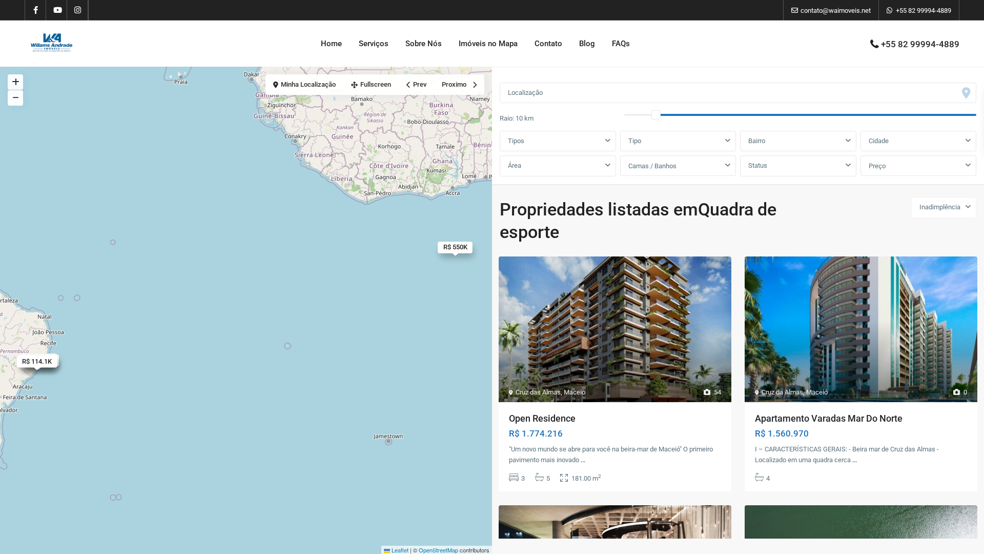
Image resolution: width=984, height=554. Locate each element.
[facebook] (35, 10)
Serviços (373, 43)
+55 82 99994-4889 (923, 10)
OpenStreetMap (438, 550)
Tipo (634, 141)
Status (757, 165)
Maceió (574, 392)
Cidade (879, 141)
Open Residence (542, 418)
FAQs (621, 43)
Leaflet (399, 550)
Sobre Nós (423, 43)
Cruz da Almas (782, 392)
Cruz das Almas (538, 392)
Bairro (756, 141)
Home (331, 43)
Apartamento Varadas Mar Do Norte (829, 418)
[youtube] (56, 10)
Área (514, 165)
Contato (548, 43)
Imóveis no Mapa (488, 43)
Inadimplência (939, 207)
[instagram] (77, 10)
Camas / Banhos (652, 166)
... (583, 460)
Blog (587, 43)
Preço (877, 166)
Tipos (516, 141)
